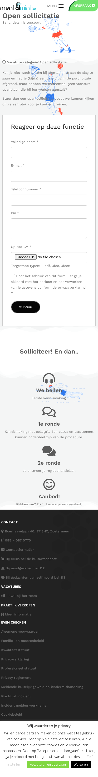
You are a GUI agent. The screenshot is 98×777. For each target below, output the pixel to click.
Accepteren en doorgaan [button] (48, 764)
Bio (15, 213)
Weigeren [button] (81, 764)
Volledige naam (25, 142)
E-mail (17, 165)
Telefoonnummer (26, 189)
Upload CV (21, 247)
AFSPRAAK (82, 5)
